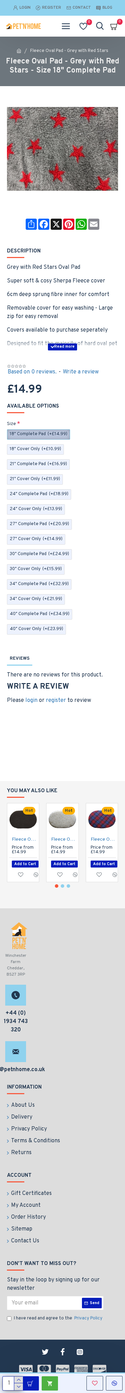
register (56, 700)
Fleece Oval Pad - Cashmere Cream (63, 839)
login (31, 700)
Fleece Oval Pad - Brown (24, 839)
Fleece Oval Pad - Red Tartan (103, 839)
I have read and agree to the (58, 1318)
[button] (56, 886)
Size (11, 424)
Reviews (20, 658)
